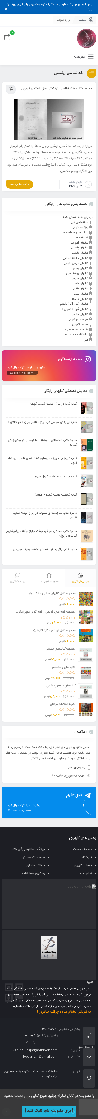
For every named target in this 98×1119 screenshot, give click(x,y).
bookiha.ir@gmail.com (67, 776)
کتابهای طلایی (80, 288)
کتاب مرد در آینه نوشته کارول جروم (55, 476)
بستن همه (69, 217)
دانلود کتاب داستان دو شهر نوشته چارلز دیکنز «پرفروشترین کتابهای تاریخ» (41, 533)
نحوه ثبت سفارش (33, 857)
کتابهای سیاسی (79, 278)
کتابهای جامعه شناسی (75, 258)
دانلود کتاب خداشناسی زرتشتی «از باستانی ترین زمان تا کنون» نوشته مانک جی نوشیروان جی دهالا (55, 89)
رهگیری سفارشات (33, 873)
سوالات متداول (35, 865)
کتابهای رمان (81, 268)
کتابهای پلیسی (79, 247)
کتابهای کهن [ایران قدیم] (73, 304)
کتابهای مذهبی (79, 314)
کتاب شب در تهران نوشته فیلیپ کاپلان (53, 404)
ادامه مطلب (22, 184)
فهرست (80, 56)
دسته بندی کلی (79, 222)
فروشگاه (87, 857)
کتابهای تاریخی (79, 253)
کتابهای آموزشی (79, 242)
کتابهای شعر (81, 283)
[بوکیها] (86, 38)
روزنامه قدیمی (80, 227)
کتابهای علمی (80, 294)
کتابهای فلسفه (80, 299)
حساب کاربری (83, 865)
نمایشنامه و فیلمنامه (76, 334)
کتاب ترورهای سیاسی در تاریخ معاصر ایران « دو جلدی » (42, 422)
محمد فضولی (80, 324)
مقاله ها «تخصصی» (76, 329)
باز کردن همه (85, 217)
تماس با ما (85, 873)
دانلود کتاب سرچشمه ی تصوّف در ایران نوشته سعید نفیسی (45, 515)
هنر (86, 340)
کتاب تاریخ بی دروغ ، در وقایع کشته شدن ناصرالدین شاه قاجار (42, 460)
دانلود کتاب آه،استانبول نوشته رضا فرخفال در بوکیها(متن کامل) (42, 442)
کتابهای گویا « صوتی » (75, 309)
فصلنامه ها (81, 237)
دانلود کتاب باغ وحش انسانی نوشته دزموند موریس (45, 549)
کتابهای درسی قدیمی (76, 263)
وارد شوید (63, 20)
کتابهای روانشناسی (77, 273)
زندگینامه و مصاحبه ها (75, 232)
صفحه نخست (82, 849)
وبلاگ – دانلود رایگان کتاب (27, 849)
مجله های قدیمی (78, 319)
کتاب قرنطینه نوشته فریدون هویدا (56, 495)
